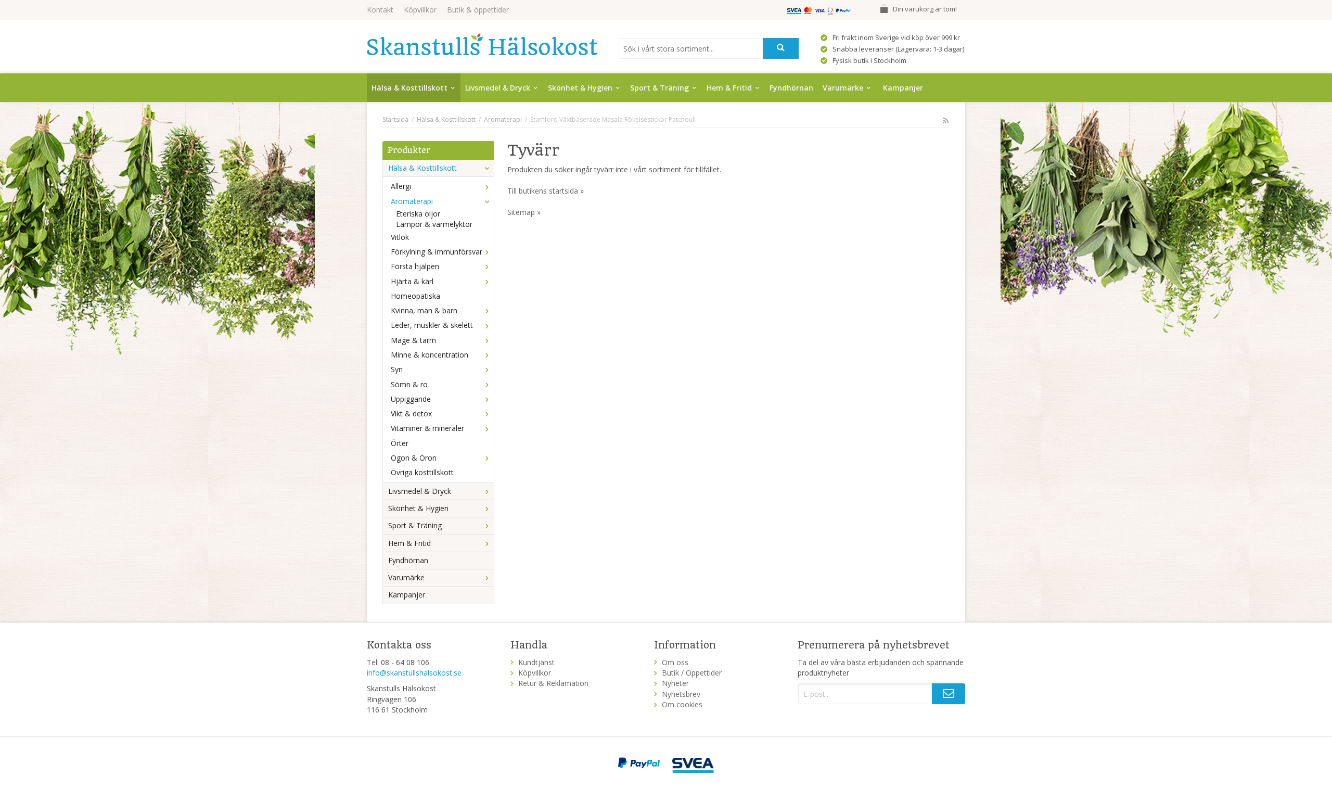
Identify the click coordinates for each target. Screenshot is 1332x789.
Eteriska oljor (418, 214)
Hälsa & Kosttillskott (409, 88)
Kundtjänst (536, 662)
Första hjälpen (415, 266)
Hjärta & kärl (412, 281)
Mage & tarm (413, 340)
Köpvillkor (420, 10)
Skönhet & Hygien (580, 88)
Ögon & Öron (414, 458)
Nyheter (675, 683)
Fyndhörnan (791, 88)
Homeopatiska (415, 296)
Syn (397, 369)
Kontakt (380, 10)
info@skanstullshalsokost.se (414, 673)
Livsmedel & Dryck (497, 88)
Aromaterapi (412, 201)
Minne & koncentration (429, 355)
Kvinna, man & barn (424, 310)
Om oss (675, 662)
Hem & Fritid (729, 88)
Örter (399, 443)
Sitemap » (524, 212)
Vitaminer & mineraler (427, 428)
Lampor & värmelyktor (434, 224)
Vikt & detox (411, 413)
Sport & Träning (659, 88)
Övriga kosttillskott (422, 472)
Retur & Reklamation (553, 683)
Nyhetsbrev (681, 694)
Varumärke (843, 88)
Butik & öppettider (478, 10)
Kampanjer (903, 88)
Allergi (401, 186)
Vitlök (400, 237)
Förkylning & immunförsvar (436, 252)
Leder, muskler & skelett (432, 325)
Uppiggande (411, 399)
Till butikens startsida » (545, 191)
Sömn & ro (409, 384)
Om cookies (682, 704)
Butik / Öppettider (692, 673)
